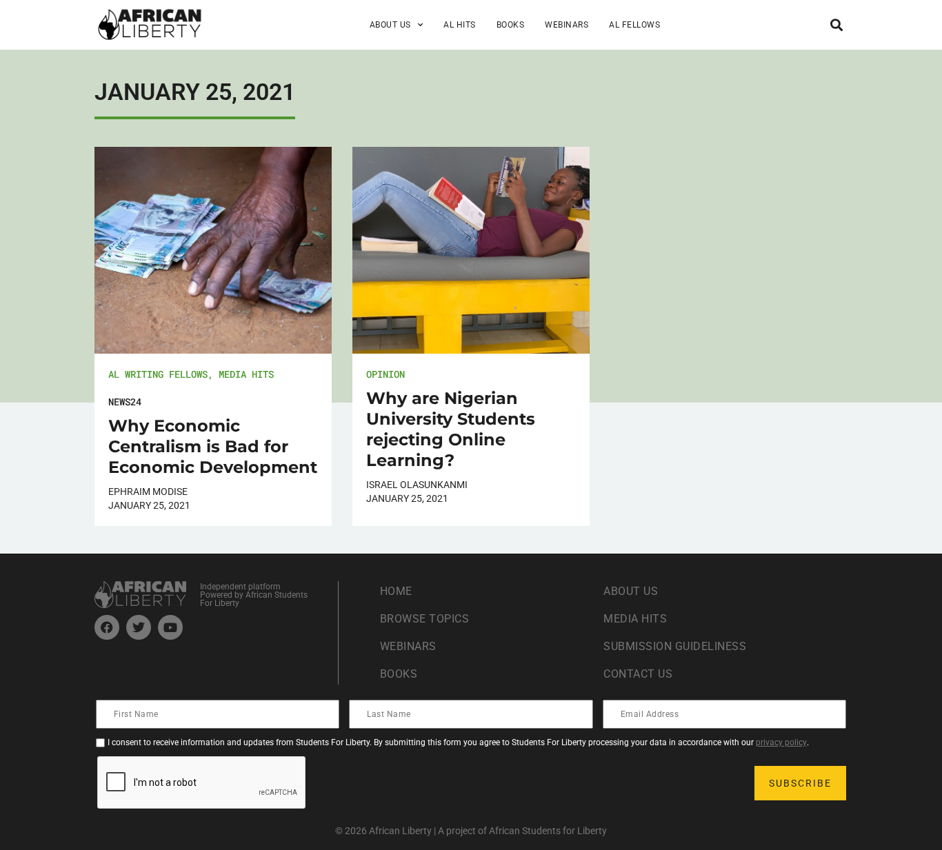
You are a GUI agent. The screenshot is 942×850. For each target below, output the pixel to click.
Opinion (385, 374)
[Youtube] (170, 627)
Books (511, 25)
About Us (630, 591)
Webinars (566, 25)
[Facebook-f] (106, 627)
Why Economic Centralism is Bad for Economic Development (212, 446)
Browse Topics (425, 618)
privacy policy (781, 742)
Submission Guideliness (674, 646)
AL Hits (459, 25)
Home (396, 591)
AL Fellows (634, 25)
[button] (836, 24)
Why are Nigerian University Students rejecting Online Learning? (450, 429)
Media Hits (246, 374)
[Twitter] (138, 627)
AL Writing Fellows (158, 374)
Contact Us (637, 673)
